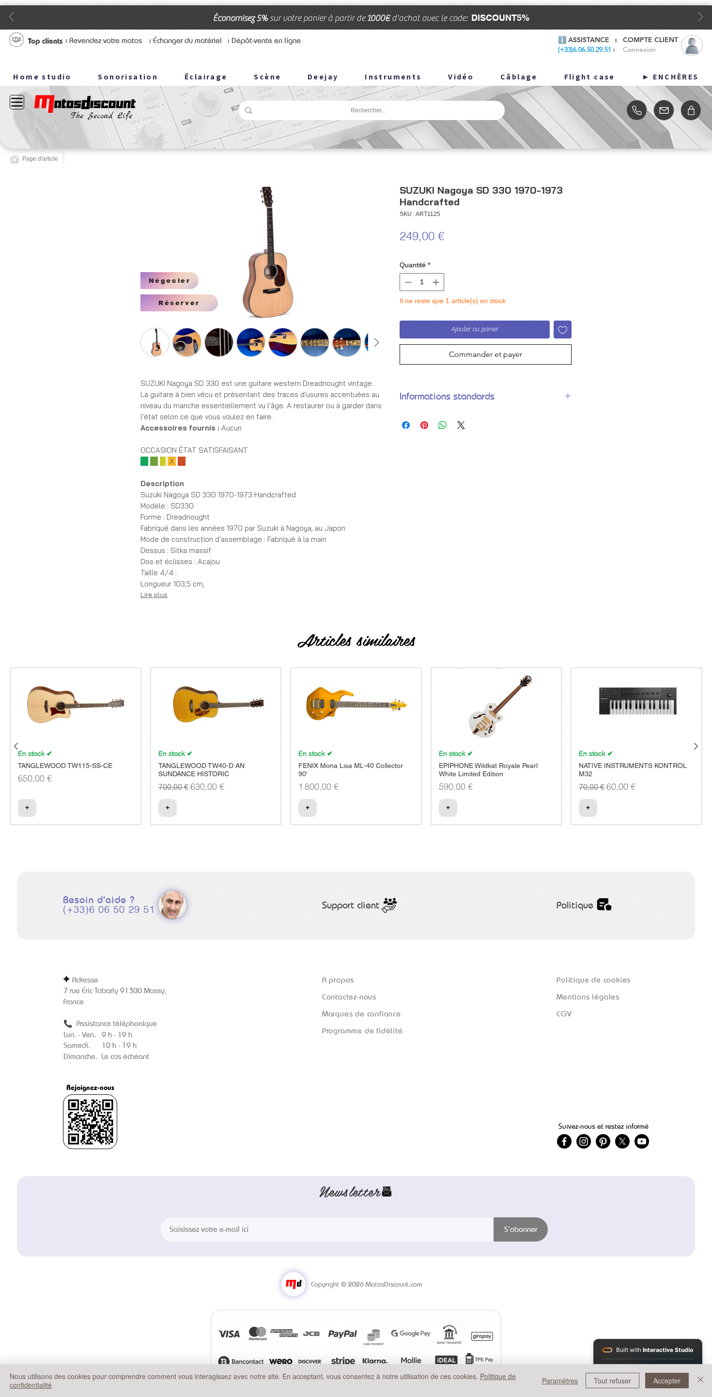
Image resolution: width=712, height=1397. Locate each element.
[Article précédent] (16, 746)
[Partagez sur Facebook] (406, 425)
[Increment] (437, 282)
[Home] (636, 110)
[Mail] (663, 110)
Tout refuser (612, 1380)
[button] (169, 280)
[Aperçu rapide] (75, 705)
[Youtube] (642, 1141)
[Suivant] (700, 17)
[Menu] (17, 102)
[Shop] (691, 110)
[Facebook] (564, 1141)
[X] (622, 1141)
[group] (356, 746)
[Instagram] (583, 1141)
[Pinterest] (603, 1141)
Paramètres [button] (560, 1380)
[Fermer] (700, 1380)
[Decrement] (407, 282)
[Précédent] (11, 17)
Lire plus (154, 594)
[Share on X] (461, 425)
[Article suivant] (696, 746)
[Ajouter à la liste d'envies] (563, 329)
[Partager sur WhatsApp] (443, 425)
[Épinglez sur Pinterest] (424, 425)
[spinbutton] (422, 282)
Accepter (667, 1380)
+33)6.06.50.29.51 (585, 49)
